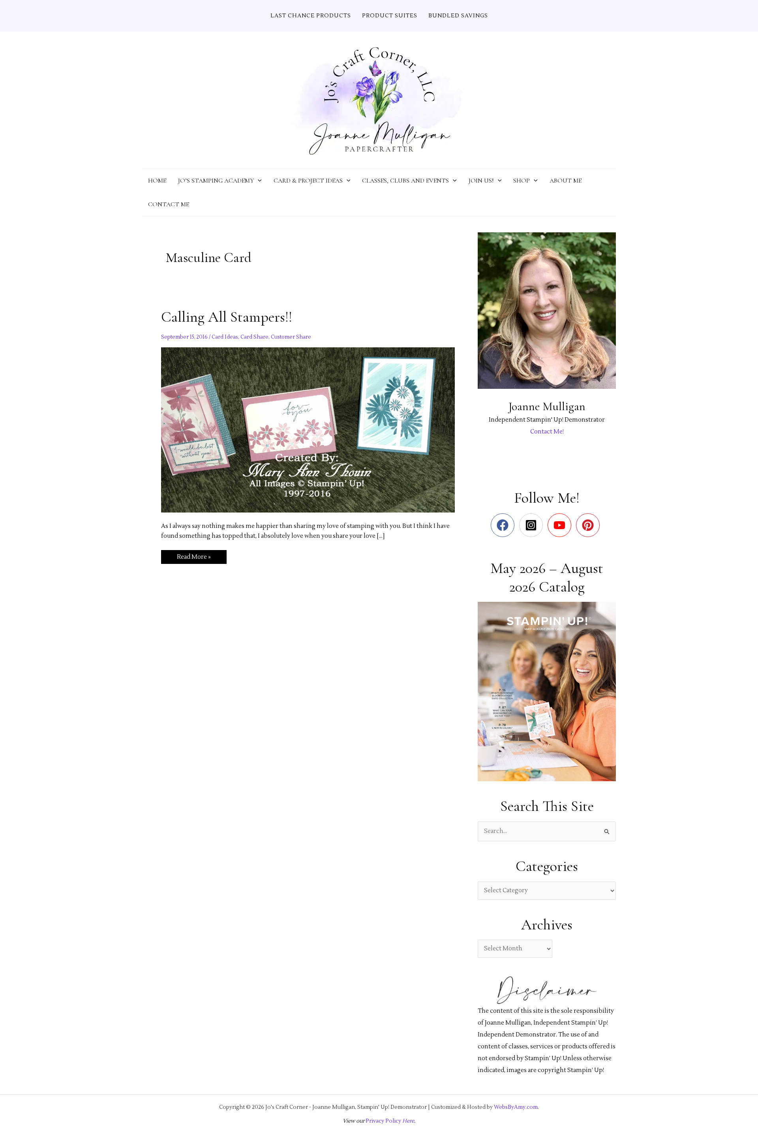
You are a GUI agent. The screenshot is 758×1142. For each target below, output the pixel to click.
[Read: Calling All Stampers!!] (308, 429)
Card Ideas (225, 337)
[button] (258, 181)
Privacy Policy (383, 1121)
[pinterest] (589, 525)
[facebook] (504, 525)
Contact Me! (547, 431)
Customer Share (291, 337)
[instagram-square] (532, 525)
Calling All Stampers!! (226, 317)
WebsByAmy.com (516, 1107)
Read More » (193, 558)
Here (407, 1121)
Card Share (254, 337)
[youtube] (561, 525)
